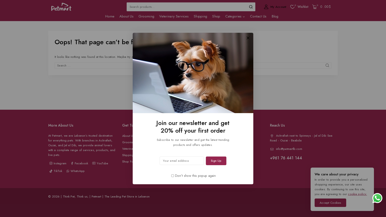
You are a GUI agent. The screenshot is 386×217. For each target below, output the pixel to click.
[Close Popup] (248, 38)
